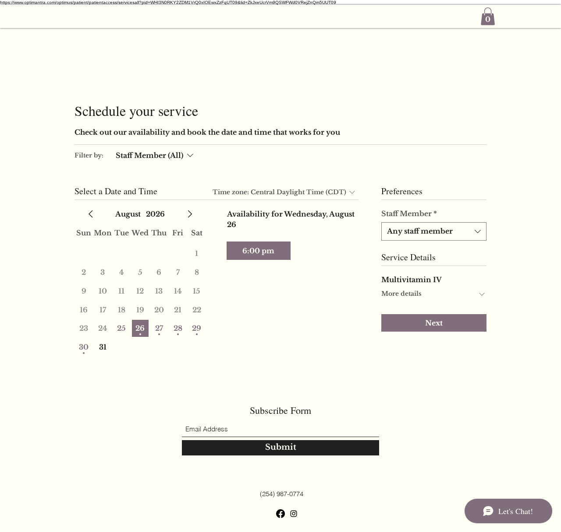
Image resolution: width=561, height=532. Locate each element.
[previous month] (90, 214)
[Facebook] (280, 513)
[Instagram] (293, 513)
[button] (487, 16)
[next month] (190, 214)
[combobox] (433, 231)
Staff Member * (409, 213)
